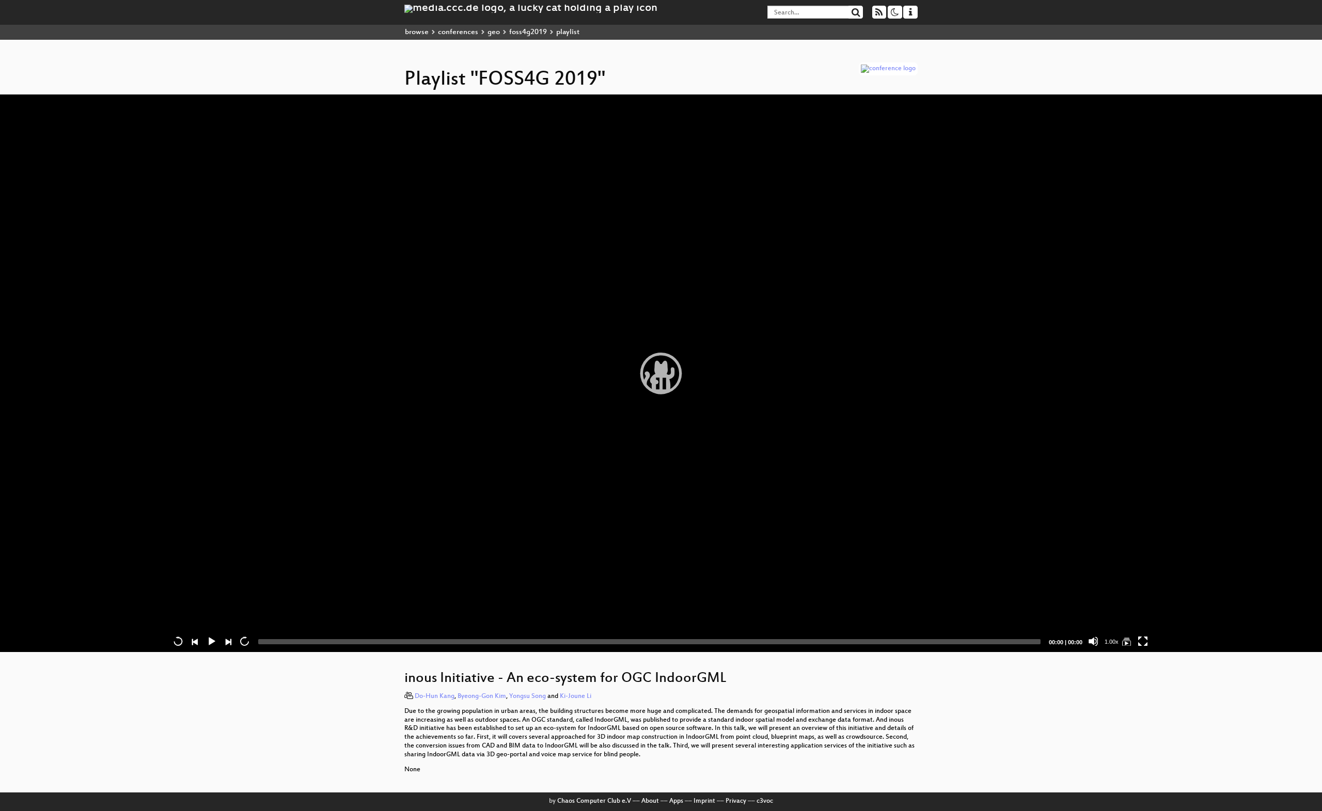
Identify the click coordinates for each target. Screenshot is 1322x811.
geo (493, 32)
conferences (458, 32)
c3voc (765, 801)
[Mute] (1093, 641)
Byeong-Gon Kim (482, 696)
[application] (661, 373)
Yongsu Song (527, 696)
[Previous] (194, 641)
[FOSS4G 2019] (1126, 641)
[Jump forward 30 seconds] (244, 641)
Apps (676, 801)
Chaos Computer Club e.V (594, 801)
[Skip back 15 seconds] (178, 641)
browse (417, 32)
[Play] (661, 373)
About (650, 801)
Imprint (704, 801)
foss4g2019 (528, 32)
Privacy (736, 801)
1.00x (1112, 642)
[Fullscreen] (1142, 641)
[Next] (227, 641)
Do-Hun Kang (434, 696)
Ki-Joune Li (575, 696)
